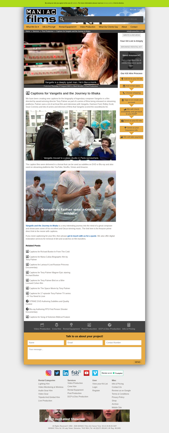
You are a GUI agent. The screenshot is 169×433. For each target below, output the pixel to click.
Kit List (133, 10)
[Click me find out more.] (84, 421)
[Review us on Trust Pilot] (112, 375)
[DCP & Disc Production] (109, 322)
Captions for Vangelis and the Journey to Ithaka (73, 31)
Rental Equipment (67, 27)
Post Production (47, 31)
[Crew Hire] (56, 322)
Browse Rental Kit (131, 47)
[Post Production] (89, 322)
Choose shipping (133, 93)
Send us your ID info (133, 121)
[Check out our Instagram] (48, 375)
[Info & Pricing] (128, 322)
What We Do (32, 27)
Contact (134, 27)
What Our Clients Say (108, 27)
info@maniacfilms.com (135, 31)
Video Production (87, 27)
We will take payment (132, 137)
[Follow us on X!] (57, 375)
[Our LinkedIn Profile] (65, 375)
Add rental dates (132, 86)
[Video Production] (42, 322)
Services (36, 31)
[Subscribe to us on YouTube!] (86, 375)
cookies (74, 3)
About (124, 27)
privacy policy (108, 3)
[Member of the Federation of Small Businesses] (76, 375)
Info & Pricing (49, 27)
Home (28, 31)
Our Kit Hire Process (131, 73)
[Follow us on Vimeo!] (95, 375)
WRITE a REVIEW (131, 35)
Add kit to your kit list (133, 79)
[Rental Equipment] (71, 322)
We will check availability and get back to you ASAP (131, 111)
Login (140, 10)
